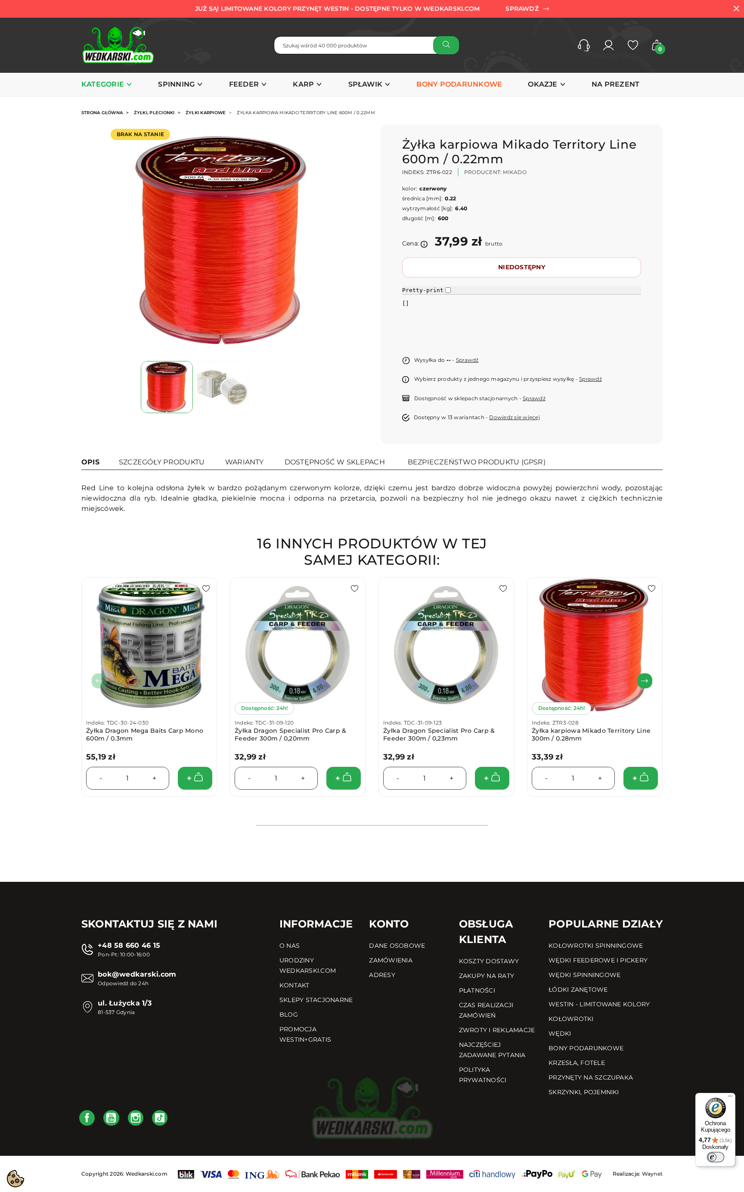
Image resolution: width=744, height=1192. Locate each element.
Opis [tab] (90, 462)
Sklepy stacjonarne (316, 1000)
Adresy (382, 975)
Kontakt (294, 985)
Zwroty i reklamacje (497, 1030)
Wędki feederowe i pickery (598, 960)
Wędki (560, 1033)
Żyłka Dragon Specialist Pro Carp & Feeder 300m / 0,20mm (291, 734)
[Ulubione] (633, 45)
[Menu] (730, 1098)
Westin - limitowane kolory (599, 1004)
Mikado (514, 172)
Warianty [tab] (244, 462)
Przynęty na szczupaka (591, 1077)
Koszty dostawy (489, 961)
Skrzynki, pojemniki (584, 1092)
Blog (288, 1014)
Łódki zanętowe (578, 989)
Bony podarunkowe (586, 1048)
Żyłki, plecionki (154, 112)
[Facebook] (87, 1118)
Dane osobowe (397, 945)
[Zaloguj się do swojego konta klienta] (608, 45)
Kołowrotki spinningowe (596, 945)
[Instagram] (135, 1118)
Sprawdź (467, 360)
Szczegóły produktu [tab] (162, 462)
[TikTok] (159, 1118)
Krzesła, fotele (577, 1063)
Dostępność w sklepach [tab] (335, 462)
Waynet (652, 1173)
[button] (584, 45)
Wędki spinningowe (584, 975)
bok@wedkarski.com (137, 974)
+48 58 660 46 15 (129, 945)
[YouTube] (111, 1118)
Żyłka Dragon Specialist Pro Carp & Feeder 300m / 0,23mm (439, 734)
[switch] (715, 1157)
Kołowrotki (571, 1019)
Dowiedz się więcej (514, 417)
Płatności (477, 990)
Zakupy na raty (486, 976)
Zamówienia (390, 960)
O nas (289, 945)
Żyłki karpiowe (206, 112)
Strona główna (102, 112)
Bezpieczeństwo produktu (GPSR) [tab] (477, 462)
